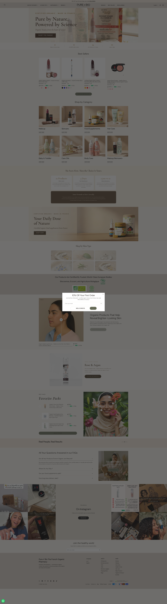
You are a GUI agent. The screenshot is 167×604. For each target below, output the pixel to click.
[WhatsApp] (3, 601)
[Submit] (101, 303)
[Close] (103, 294)
